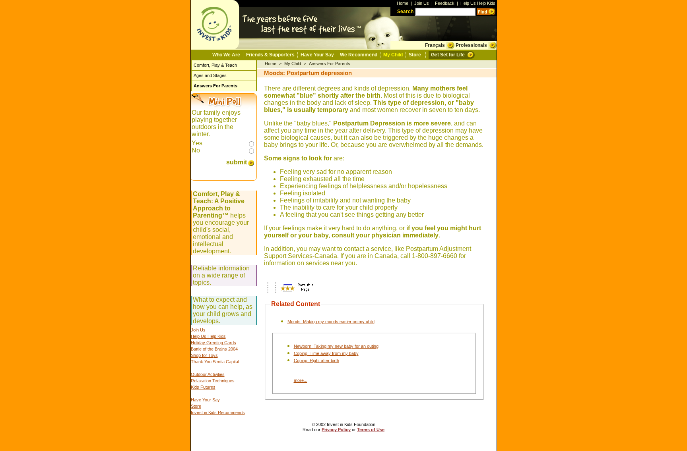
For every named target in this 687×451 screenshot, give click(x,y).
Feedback (444, 3)
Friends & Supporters (270, 55)
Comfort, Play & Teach (215, 65)
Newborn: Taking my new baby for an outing (336, 346)
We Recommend (358, 55)
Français (435, 45)
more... (300, 380)
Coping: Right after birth (316, 360)
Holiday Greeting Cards (213, 342)
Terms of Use (370, 429)
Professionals (471, 45)
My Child (393, 55)
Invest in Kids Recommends (218, 412)
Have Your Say (317, 55)
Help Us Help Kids (477, 3)
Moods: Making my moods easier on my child (331, 321)
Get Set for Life (448, 55)
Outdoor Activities (208, 374)
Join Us (421, 3)
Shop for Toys (204, 355)
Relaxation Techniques (213, 380)
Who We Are (226, 55)
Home (402, 3)
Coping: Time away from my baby (326, 353)
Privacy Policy (336, 429)
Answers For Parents (215, 85)
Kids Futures (203, 387)
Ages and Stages (210, 75)
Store (415, 55)
